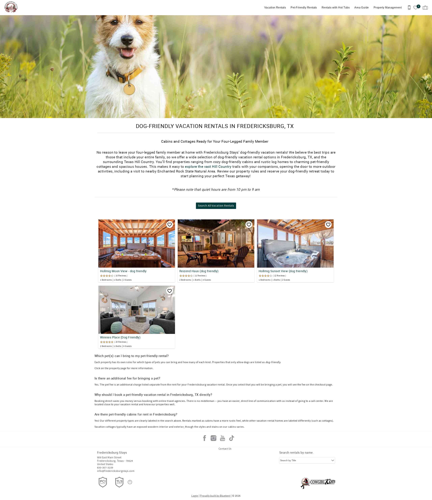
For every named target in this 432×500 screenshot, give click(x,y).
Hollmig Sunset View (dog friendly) (283, 271)
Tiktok (231, 438)
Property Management (388, 7)
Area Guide (361, 7)
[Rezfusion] (130, 482)
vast (207, 166)
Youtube (222, 438)
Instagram (213, 438)
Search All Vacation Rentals (216, 206)
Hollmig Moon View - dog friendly (123, 271)
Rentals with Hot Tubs (336, 7)
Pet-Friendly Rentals (304, 7)
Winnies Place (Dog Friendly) (120, 337)
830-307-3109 (105, 467)
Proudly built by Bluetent (215, 495)
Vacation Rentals (275, 7)
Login (194, 495)
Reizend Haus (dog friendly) (199, 271)
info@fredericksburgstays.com (115, 471)
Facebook (204, 438)
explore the (194, 166)
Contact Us (225, 448)
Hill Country (221, 166)
